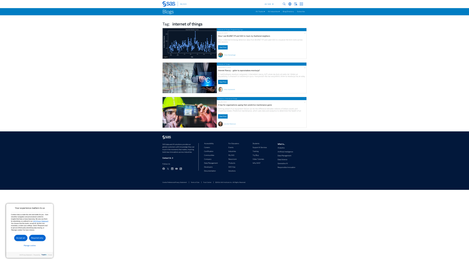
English (166, 57)
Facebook (163, 168)
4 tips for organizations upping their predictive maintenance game (245, 105)
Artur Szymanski (229, 89)
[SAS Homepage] (170, 4)
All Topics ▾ (260, 11)
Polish (165, 91)
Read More (222, 47)
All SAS (268, 4)
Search (284, 4)
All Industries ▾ (274, 11)
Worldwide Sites (289, 4)
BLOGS (183, 4)
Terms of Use (195, 182)
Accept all (20, 238)
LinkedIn (172, 168)
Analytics (221, 98)
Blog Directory (288, 11)
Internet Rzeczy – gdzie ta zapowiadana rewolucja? (239, 71)
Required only (37, 238)
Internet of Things (224, 30)
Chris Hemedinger (230, 55)
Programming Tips (237, 30)
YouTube (176, 168)
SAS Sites (301, 4)
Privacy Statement (181, 182)
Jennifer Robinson (230, 124)
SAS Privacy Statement (40, 221)
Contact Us (295, 4)
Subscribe (301, 11)
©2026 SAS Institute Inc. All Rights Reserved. (230, 182)
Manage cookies (30, 245)
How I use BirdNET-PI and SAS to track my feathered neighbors (244, 36)
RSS (181, 168)
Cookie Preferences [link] (168, 182)
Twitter (168, 168)
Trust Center (207, 182)
